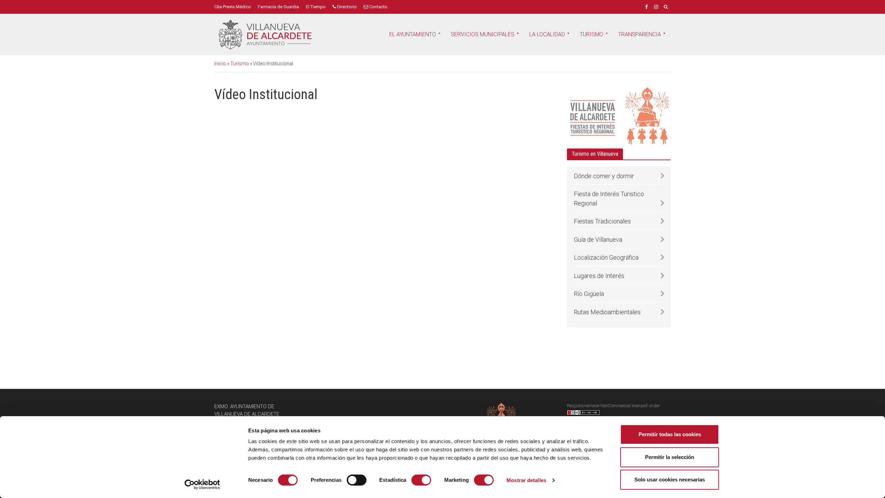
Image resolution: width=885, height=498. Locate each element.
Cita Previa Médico (232, 6)
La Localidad (547, 34)
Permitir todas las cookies (670, 434)
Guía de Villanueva (598, 239)
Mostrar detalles (526, 480)
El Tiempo (316, 6)
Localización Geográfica (606, 257)
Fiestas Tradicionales (602, 221)
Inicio (220, 63)
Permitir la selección (669, 457)
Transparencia (639, 34)
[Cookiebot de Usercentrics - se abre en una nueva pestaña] (202, 484)
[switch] (356, 480)
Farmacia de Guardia (278, 6)
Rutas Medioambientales (607, 312)
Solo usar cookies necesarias (669, 479)
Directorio (346, 6)
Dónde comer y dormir (604, 176)
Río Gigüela (589, 293)
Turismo (591, 34)
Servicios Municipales (482, 34)
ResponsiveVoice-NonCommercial (599, 405)
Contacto (378, 6)
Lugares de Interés (599, 275)
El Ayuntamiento (412, 34)
